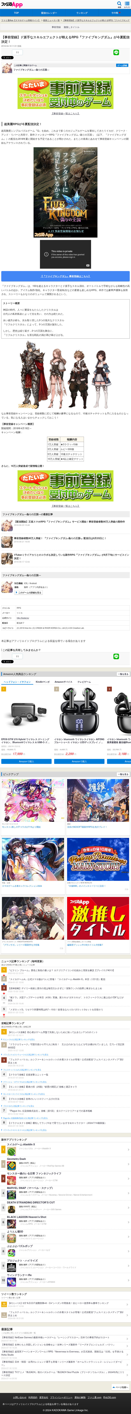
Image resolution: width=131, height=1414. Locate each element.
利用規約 (32, 1397)
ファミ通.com (94, 1397)
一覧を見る (123, 673)
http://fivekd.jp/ (23, 617)
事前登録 (56, 27)
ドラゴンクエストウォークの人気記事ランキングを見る (25, 1055)
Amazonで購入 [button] (26, 761)
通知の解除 (80, 1397)
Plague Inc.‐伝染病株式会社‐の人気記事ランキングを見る (25, 1118)
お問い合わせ (20, 1397)
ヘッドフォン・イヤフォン (17, 681)
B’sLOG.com (109, 1397)
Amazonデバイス (63, 681)
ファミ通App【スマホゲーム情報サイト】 (20, 20)
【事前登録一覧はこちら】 (65, 113)
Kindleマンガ (43, 681)
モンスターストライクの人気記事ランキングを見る (24, 1094)
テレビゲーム (84, 681)
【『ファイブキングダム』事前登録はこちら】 (65, 276)
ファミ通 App (12, 5)
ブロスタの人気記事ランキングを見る (18, 1106)
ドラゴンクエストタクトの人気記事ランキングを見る (24, 1130)
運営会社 (43, 1397)
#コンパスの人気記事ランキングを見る (19, 1040)
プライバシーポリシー (61, 1397)
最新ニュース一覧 (51, 20)
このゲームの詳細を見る (29, 592)
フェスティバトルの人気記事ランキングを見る (22, 1070)
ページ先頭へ (122, 1387)
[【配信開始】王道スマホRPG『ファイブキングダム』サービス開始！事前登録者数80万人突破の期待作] (63, 530)
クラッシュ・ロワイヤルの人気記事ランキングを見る (24, 1082)
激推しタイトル (71, 27)
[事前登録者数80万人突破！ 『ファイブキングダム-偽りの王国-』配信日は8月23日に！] (54, 546)
